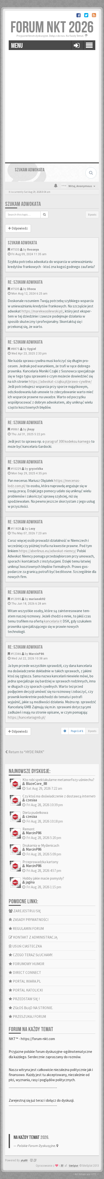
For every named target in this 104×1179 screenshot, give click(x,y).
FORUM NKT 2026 (52, 27)
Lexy (32, 528)
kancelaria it (53, 621)
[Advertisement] (52, 104)
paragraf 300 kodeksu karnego (68, 441)
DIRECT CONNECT (26, 972)
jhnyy (30, 429)
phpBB (24, 1160)
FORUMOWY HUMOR (28, 964)
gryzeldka (36, 468)
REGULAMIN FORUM (28, 928)
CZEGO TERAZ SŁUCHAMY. (32, 955)
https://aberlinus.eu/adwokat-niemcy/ (47, 551)
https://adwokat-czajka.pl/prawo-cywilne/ (60, 381)
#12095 (16, 599)
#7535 (15, 289)
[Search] (44, 214)
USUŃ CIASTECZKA (27, 946)
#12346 (16, 654)
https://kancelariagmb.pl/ (26, 717)
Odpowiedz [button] (19, 228)
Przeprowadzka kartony (40, 862)
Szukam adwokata (23, 204)
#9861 (15, 429)
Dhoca (31, 289)
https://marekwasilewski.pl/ (42, 311)
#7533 (15, 249)
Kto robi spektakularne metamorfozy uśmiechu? (58, 779)
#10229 (16, 468)
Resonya (33, 249)
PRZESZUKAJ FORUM (29, 1016)
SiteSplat (73, 1165)
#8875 (15, 349)
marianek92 (37, 599)
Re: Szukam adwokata (25, 282)
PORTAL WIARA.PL (26, 981)
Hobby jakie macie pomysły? (43, 878)
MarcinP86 (36, 654)
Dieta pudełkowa (35, 812)
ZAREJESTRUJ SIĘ (27, 911)
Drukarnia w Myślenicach (40, 845)
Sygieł (31, 349)
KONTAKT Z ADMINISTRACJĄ (34, 937)
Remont (28, 829)
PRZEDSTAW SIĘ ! (26, 999)
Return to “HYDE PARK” (26, 752)
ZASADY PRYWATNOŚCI (30, 919)
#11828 (16, 528)
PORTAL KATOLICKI (27, 990)
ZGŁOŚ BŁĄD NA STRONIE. (32, 1007)
